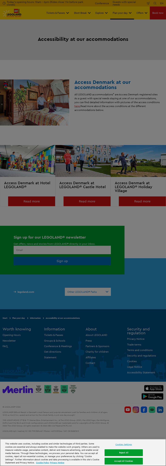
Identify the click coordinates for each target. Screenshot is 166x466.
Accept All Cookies (123, 461)
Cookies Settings (123, 444)
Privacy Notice (57, 462)
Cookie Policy (42, 462)
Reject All (123, 452)
